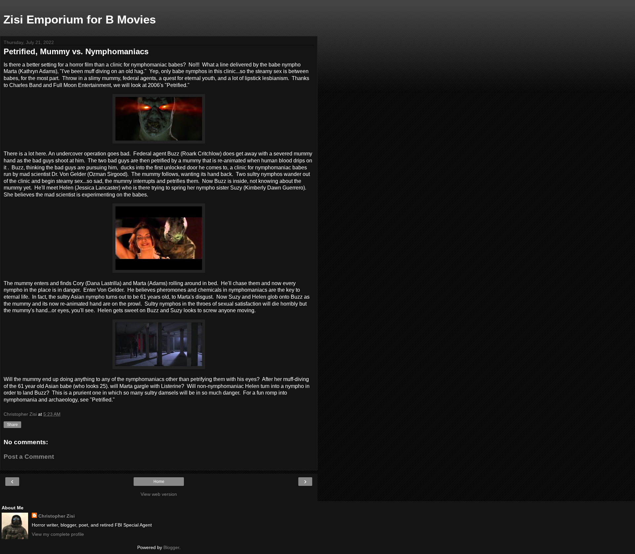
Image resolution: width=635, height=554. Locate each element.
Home (158, 481)
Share (12, 424)
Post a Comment (29, 456)
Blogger (171, 547)
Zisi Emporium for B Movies (79, 19)
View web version (159, 494)
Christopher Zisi (56, 516)
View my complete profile (58, 534)
